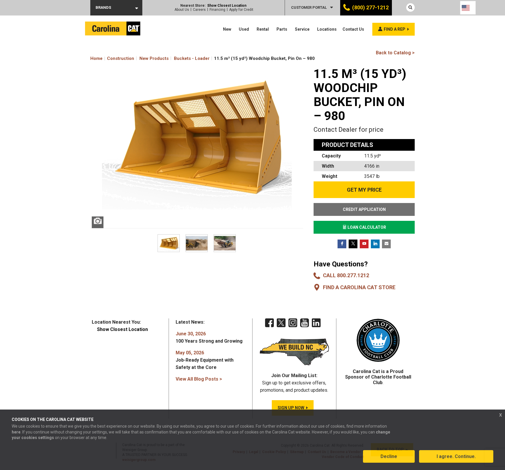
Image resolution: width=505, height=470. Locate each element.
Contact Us (353, 29)
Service (302, 29)
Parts (281, 29)
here (16, 432)
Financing (217, 10)
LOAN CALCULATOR (366, 227)
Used (244, 29)
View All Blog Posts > (199, 379)
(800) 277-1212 (370, 7)
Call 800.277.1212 (346, 275)
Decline (389, 456)
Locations (327, 29)
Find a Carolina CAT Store (359, 287)
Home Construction (112, 58)
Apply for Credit (241, 10)
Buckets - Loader (192, 58)
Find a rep (394, 29)
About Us (181, 10)
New (227, 29)
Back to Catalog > (395, 53)
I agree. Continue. (456, 456)
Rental (263, 29)
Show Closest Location (226, 6)
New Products (154, 58)
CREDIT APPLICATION (364, 209)
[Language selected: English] (468, 8)
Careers (199, 10)
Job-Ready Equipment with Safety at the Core (205, 360)
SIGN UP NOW (291, 407)
